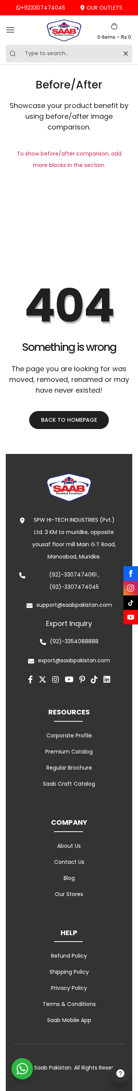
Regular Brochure (69, 768)
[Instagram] (130, 588)
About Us (69, 846)
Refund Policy (69, 956)
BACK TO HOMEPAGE (69, 420)
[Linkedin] (107, 679)
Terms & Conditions (69, 1004)
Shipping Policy (69, 972)
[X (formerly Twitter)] (42, 679)
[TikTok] (130, 602)
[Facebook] (130, 573)
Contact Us (69, 862)
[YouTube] (130, 617)
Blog (69, 878)
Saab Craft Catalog (69, 784)
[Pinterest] (82, 679)
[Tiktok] (94, 679)
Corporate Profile (69, 735)
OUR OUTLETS (104, 7)
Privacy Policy (69, 988)
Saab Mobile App (69, 1020)
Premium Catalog (69, 751)
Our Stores (69, 894)
